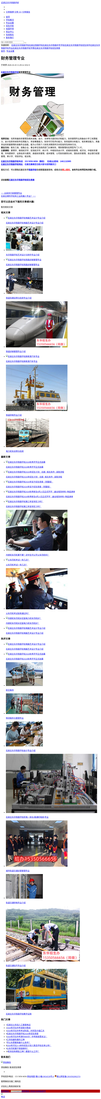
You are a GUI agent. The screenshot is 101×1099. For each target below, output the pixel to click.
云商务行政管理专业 (11, 193)
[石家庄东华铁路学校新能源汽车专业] (22, 356)
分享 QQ (18, 12)
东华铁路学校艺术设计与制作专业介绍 (22, 255)
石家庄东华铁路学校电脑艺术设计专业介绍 (24, 223)
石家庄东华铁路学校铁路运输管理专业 (22, 265)
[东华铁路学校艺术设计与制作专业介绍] (24, 250)
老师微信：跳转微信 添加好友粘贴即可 (23, 1091)
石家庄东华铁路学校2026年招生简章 (22, 1034)
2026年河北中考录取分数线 (19, 1028)
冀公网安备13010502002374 (68, 1076)
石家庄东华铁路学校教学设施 (19, 1014)
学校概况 (10, 20)
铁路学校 (32, 170)
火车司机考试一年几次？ (17, 565)
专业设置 (10, 23)
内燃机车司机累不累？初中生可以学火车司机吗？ (27, 555)
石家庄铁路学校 (36, 45)
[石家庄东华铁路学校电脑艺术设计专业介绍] (25, 218)
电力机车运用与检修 (15, 451)
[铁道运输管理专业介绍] (36, 347)
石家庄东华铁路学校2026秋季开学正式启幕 (24, 467)
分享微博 (10, 12)
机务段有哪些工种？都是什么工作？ (23, 1051)
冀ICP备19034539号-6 (44, 1076)
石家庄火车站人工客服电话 (19, 1025)
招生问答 (10, 26)
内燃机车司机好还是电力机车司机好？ (22, 623)
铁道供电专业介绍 (14, 415)
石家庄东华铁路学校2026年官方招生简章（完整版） (28, 487)
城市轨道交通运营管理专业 (18, 871)
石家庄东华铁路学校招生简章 (47, 48)
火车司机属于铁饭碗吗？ (18, 1048)
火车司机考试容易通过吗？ (18, 613)
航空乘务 (10, 690)
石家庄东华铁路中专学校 (54, 45)
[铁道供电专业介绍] (36, 410)
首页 (8, 17)
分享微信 (26, 12)
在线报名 (10, 35)
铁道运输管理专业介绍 (16, 351)
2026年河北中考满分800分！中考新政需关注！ (27, 1037)
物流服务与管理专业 (15, 718)
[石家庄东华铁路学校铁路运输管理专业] (23, 260)
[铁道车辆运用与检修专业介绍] (24, 293)
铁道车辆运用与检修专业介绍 (19, 298)
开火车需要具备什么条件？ (19, 1043)
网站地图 (31, 1076)
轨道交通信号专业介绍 (16, 966)
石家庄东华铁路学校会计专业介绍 (20, 751)
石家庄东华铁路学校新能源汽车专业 (21, 361)
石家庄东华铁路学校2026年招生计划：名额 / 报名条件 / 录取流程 (34, 477)
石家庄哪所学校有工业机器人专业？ (18, 196)
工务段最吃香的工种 (16, 1040)
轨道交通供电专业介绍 (16, 903)
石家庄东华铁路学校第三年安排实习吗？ (23, 506)
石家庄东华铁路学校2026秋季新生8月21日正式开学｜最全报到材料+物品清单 (39, 497)
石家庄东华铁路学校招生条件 (77, 45)
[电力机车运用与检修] (27, 446)
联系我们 (10, 38)
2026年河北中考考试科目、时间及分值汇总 (25, 1031)
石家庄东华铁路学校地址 (12, 164)
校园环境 (10, 29)
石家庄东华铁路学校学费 (23, 48)
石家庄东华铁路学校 (20, 45)
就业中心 (10, 32)
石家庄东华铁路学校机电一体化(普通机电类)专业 (27, 817)
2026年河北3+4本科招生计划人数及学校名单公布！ (29, 1045)
